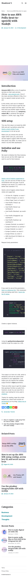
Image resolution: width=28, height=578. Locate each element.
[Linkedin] (8, 407)
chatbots (4, 394)
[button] (22, 3)
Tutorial (12, 412)
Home (3, 11)
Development (22, 28)
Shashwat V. (7, 3)
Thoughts (5, 519)
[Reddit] (13, 407)
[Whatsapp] (11, 407)
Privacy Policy (5, 571)
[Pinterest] (16, 407)
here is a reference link (9, 290)
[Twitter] (5, 407)
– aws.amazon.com (13, 94)
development (6, 401)
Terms (3, 567)
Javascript (7, 412)
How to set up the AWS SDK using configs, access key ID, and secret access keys (14, 458)
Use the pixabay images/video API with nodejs (12, 488)
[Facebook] (3, 407)
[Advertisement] (14, 47)
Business (5, 512)
